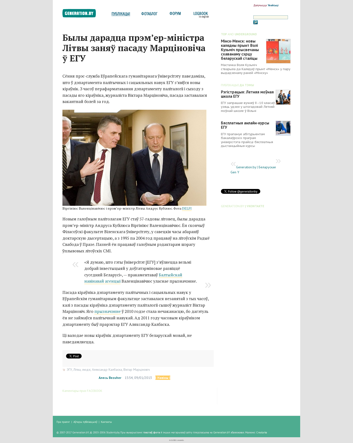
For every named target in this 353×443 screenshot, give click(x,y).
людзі (86, 369)
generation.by (81, 14)
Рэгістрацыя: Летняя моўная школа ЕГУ (247, 94)
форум (175, 15)
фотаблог (150, 15)
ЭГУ (69, 369)
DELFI (187, 208)
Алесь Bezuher (110, 378)
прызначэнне (107, 311)
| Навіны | (162, 378)
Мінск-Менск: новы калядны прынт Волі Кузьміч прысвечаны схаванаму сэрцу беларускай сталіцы (240, 49)
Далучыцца (260, 5)
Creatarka (261, 432)
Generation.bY (221, 432)
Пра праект (63, 422)
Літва (77, 369)
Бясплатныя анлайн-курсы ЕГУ (245, 125)
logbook (200, 15)
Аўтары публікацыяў (85, 422)
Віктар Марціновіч (136, 369)
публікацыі (121, 15)
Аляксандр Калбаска (107, 369)
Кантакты (106, 422)
